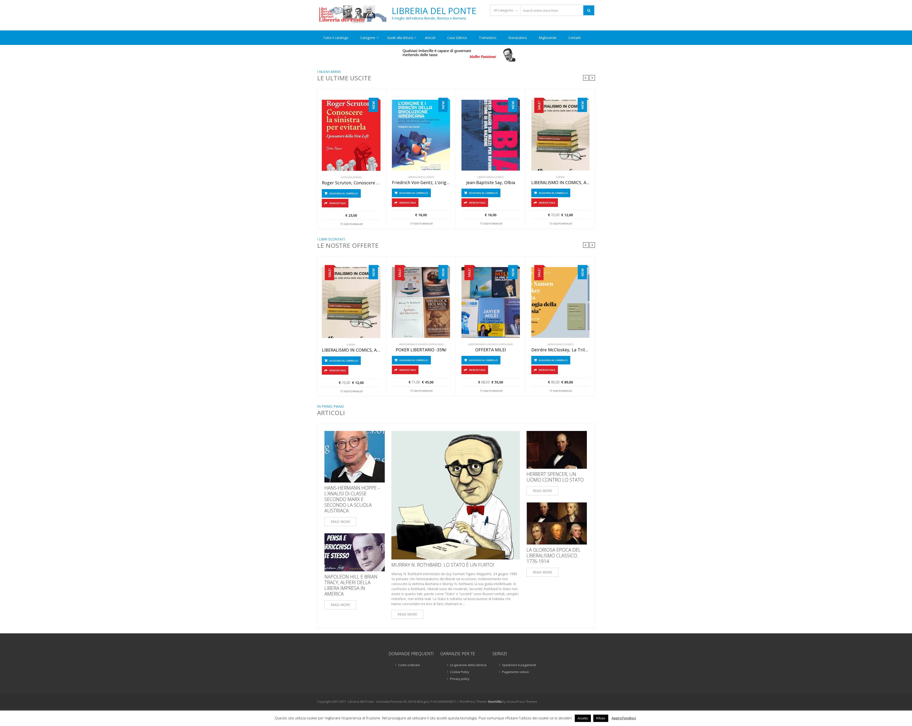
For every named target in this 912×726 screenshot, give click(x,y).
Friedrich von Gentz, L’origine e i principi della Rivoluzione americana (421, 182)
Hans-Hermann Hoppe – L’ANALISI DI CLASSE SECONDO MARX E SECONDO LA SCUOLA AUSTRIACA (352, 499)
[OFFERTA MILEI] (490, 302)
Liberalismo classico (421, 177)
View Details (337, 203)
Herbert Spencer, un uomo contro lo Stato (555, 477)
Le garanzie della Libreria (468, 665)
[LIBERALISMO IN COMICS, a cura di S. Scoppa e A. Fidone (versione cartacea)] (560, 135)
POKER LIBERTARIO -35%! (421, 350)
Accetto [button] (583, 718)
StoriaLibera (517, 37)
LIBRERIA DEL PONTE (434, 10)
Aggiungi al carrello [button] (343, 193)
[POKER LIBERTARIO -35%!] (421, 302)
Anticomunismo (351, 177)
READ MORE (340, 521)
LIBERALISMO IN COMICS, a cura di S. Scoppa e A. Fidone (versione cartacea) (560, 182)
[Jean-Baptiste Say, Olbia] (490, 135)
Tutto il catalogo (335, 37)
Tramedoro (487, 37)
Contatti (574, 37)
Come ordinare (409, 665)
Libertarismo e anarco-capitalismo (421, 344)
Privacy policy (460, 679)
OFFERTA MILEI (490, 350)
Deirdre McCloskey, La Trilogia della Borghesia (560, 350)
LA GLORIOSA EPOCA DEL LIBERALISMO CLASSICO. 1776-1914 (554, 555)
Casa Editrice (457, 37)
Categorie (367, 37)
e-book (560, 177)
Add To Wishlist (353, 224)
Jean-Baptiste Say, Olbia (490, 182)
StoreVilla (495, 701)
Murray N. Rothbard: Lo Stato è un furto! (442, 565)
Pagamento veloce (515, 672)
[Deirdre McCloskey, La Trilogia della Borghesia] (560, 302)
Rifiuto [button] (600, 718)
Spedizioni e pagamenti (519, 665)
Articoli (430, 37)
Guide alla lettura (400, 37)
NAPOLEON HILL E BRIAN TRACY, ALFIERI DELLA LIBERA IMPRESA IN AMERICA (350, 585)
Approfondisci (624, 718)
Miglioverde (547, 37)
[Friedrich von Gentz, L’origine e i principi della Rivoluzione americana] (421, 135)
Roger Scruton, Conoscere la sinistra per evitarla (351, 183)
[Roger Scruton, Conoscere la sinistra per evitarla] (351, 135)
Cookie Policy (459, 672)
